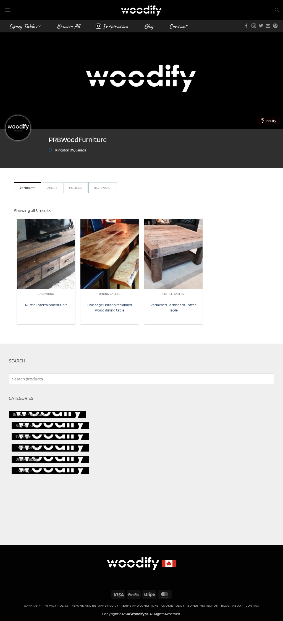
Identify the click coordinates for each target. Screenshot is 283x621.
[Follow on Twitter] (261, 26)
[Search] (277, 10)
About (52, 187)
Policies (75, 187)
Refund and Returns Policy (95, 605)
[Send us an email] (268, 26)
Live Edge (23, 470)
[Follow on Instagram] (253, 26)
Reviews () (102, 187)
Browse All (68, 26)
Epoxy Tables (23, 26)
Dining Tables (26, 459)
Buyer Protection (202, 605)
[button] (7, 10)
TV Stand (23, 436)
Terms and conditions (140, 605)
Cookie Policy (173, 605)
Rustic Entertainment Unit (46, 304)
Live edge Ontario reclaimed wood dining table (109, 307)
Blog (148, 26)
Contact (178, 26)
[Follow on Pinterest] (275, 26)
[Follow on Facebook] (246, 26)
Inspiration (115, 26)
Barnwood (24, 425)
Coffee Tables (26, 447)
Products (27, 188)
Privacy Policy (56, 605)
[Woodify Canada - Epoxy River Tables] (141, 10)
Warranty (32, 605)
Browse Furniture (29, 414)
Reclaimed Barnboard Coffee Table (173, 307)
